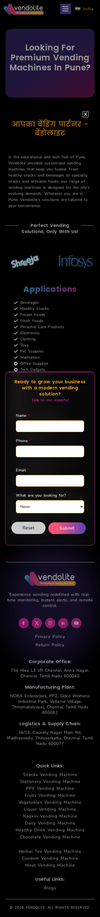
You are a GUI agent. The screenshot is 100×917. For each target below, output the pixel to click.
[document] (50, 458)
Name (23, 416)
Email (22, 470)
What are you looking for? (42, 495)
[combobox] (50, 506)
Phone (23, 441)
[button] (85, 114)
